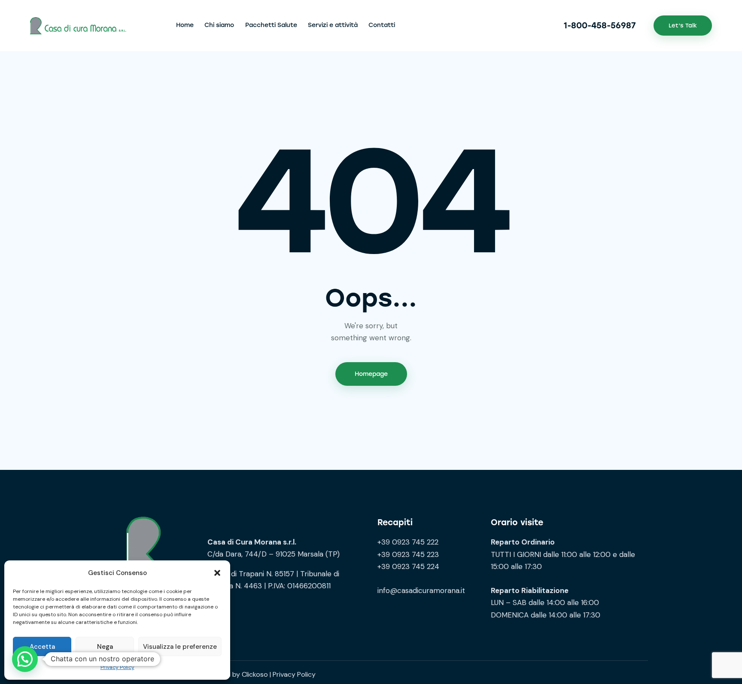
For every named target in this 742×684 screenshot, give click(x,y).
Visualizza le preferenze (180, 646)
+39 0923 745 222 (407, 542)
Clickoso (255, 674)
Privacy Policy (117, 667)
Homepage (371, 374)
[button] (217, 573)
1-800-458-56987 (600, 25)
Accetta (42, 646)
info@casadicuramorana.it (421, 590)
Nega (105, 646)
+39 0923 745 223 (408, 554)
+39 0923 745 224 (408, 566)
